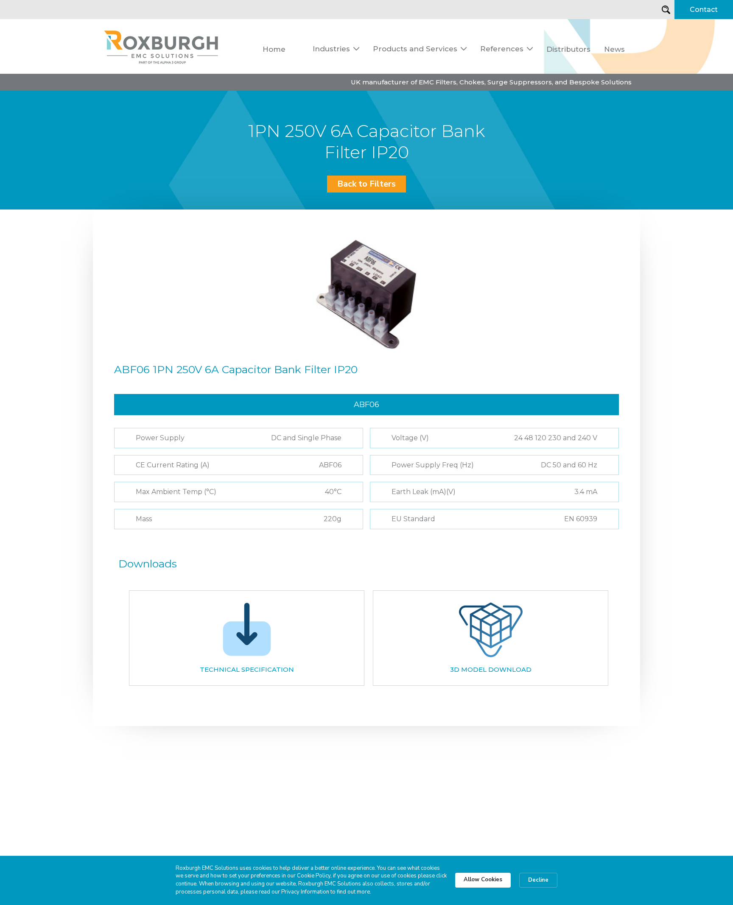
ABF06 (366, 404)
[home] (161, 46)
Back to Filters (366, 184)
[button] (336, 48)
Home (274, 49)
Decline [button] (538, 880)
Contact (704, 10)
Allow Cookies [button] (483, 879)
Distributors (568, 49)
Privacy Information (305, 892)
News (614, 49)
